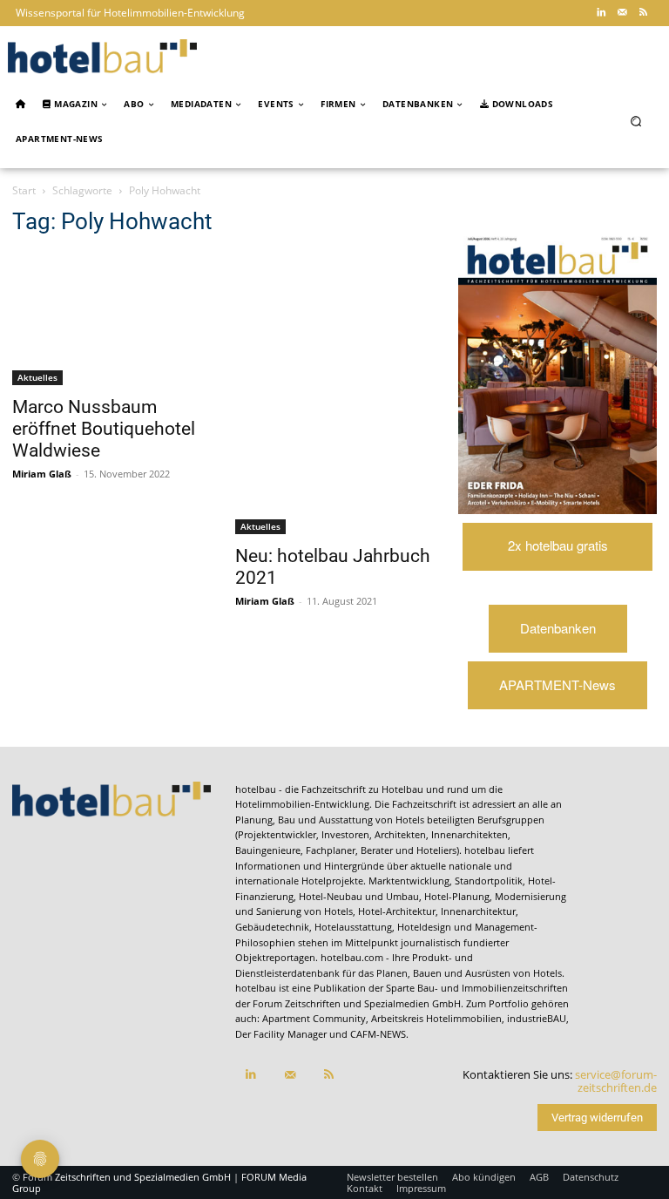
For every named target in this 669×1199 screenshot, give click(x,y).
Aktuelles (37, 377)
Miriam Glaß (41, 473)
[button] (636, 122)
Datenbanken (558, 628)
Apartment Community (314, 1018)
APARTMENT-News (557, 684)
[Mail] (622, 13)
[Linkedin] (601, 13)
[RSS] (642, 13)
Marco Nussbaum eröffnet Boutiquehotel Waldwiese (103, 428)
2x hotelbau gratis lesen (558, 553)
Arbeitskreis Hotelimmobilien (436, 1018)
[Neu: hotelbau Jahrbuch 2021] (334, 393)
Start (24, 190)
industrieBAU (536, 1018)
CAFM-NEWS (378, 1033)
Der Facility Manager (281, 1033)
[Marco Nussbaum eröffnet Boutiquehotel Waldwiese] (111, 319)
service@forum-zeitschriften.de (616, 1081)
